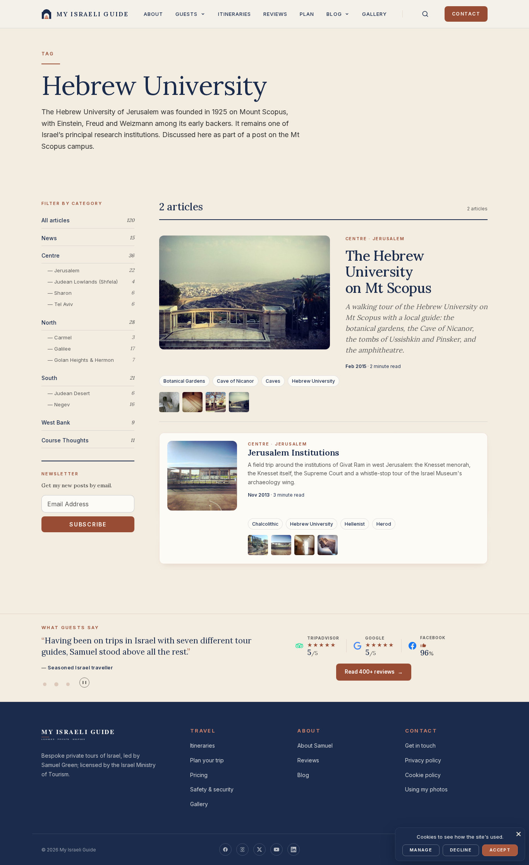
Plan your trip (207, 760)
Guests (186, 14)
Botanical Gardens (184, 381)
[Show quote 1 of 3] (45, 684)
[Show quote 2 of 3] (56, 684)
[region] (323, 407)
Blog (334, 14)
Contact (466, 14)
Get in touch (420, 745)
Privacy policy (423, 760)
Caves (273, 381)
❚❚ (84, 682)
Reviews (275, 14)
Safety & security (212, 789)
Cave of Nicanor (235, 381)
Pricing (199, 775)
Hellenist (355, 524)
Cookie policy (423, 775)
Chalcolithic (265, 524)
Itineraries (234, 14)
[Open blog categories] (347, 14)
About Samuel (315, 745)
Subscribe (87, 524)
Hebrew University (313, 381)
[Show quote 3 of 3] (68, 684)
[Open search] (425, 14)
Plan (307, 14)
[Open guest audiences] (203, 14)
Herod (383, 524)
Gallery (374, 14)
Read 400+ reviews (374, 672)
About (153, 14)
